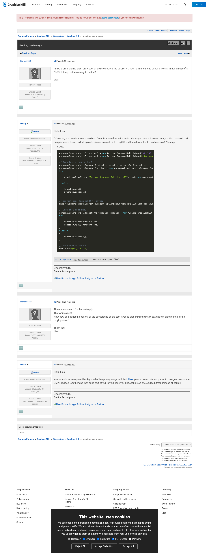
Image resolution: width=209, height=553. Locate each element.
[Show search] (185, 4)
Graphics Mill (43, 36)
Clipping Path (119, 504)
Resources (62, 4)
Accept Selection (104, 546)
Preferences (121, 539)
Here (130, 379)
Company (76, 4)
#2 (55, 124)
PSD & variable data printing (126, 508)
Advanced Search (176, 31)
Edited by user (63, 259)
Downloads (22, 494)
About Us (166, 494)
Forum (150, 31)
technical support (110, 18)
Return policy (23, 508)
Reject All (80, 546)
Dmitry (23, 124)
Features (36, 4)
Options (172, 43)
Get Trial (199, 4)
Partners (136, 539)
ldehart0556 (25, 61)
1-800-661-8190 (170, 4)
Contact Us (167, 499)
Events (165, 508)
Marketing (105, 539)
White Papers (168, 504)
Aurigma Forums (26, 36)
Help (188, 31)
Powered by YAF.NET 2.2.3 (151, 465)
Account (90, 4)
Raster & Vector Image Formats (80, 494)
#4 (55, 364)
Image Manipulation (122, 494)
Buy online (21, 504)
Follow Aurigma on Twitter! (90, 278)
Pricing (48, 4)
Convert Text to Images (124, 499)
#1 (55, 61)
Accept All (128, 546)
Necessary (76, 539)
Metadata (70, 506)
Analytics (90, 539)
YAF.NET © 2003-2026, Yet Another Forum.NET (176, 465)
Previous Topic (29, 53)
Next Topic (183, 53)
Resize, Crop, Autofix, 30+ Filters (77, 500)
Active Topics (161, 31)
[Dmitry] (35, 131)
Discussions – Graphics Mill (66, 36)
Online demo (23, 499)
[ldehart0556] (35, 73)
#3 (55, 302)
